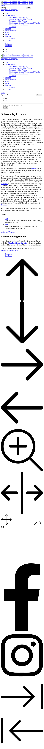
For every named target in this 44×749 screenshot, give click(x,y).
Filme (7, 32)
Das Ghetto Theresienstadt (18, 17)
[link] (8, 44)
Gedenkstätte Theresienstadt (18, 25)
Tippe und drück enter (8, 95)
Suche (3, 5)
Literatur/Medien (10, 31)
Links (7, 34)
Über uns (8, 36)
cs (6, 51)
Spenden (8, 40)
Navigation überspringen (9, 10)
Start (6, 13)
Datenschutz (13, 250)
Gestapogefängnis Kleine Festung (20, 19)
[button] (6, 219)
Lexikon (8, 29)
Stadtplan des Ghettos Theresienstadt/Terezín (24, 23)
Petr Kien (4, 184)
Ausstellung (13, 27)
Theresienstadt (10, 15)
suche (5, 107)
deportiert (4, 205)
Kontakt (12, 38)
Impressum (4, 250)
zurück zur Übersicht (8, 232)
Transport (34, 169)
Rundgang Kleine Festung (18, 21)
